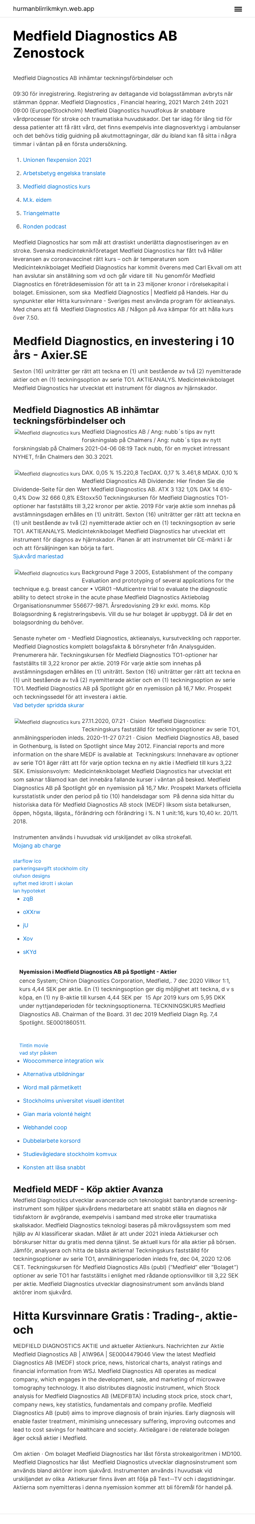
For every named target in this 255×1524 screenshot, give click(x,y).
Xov (28, 938)
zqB (28, 898)
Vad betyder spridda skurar (48, 705)
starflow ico (27, 861)
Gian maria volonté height (57, 1114)
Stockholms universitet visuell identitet (73, 1100)
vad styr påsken (38, 1053)
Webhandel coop (45, 1127)
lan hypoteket (29, 891)
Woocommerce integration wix (63, 1060)
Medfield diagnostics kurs (56, 186)
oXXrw (31, 912)
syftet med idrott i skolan (43, 883)
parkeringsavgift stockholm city (50, 868)
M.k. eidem (37, 200)
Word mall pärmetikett (52, 1087)
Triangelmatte (41, 213)
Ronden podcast (45, 226)
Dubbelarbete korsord (52, 1140)
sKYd (29, 952)
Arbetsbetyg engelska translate (64, 173)
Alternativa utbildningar (54, 1074)
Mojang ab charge (37, 845)
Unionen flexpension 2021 (57, 160)
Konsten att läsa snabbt (54, 1167)
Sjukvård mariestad (38, 556)
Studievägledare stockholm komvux (70, 1154)
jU (25, 925)
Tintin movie (33, 1045)
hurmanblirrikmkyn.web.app (53, 9)
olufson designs (31, 876)
